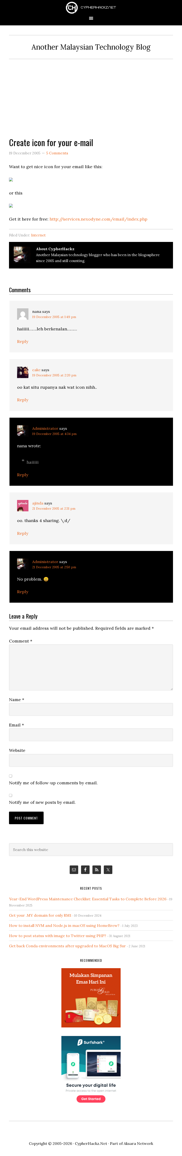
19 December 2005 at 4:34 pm (54, 434)
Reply (22, 341)
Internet (38, 235)
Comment (20, 641)
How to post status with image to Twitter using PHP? (57, 935)
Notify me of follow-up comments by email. (53, 783)
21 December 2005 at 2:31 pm (53, 509)
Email (16, 725)
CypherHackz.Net (91, 7)
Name (16, 699)
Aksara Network (138, 1143)
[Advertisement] (91, 95)
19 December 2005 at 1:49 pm (54, 317)
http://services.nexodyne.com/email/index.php (98, 219)
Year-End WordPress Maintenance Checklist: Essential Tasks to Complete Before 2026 (87, 899)
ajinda (37, 503)
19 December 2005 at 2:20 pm (54, 375)
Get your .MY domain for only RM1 (40, 915)
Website (17, 750)
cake (36, 369)
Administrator (45, 428)
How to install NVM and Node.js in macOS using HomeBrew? (64, 925)
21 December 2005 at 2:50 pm (54, 567)
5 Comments (57, 153)
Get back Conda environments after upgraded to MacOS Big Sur (67, 945)
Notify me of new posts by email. (42, 802)
